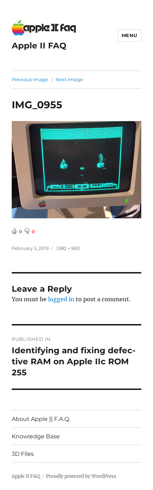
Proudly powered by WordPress (81, 476)
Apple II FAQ (39, 46)
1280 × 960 (68, 248)
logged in (61, 299)
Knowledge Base (36, 436)
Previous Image (30, 79)
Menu (129, 35)
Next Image (69, 79)
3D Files (23, 453)
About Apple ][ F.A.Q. (41, 419)
